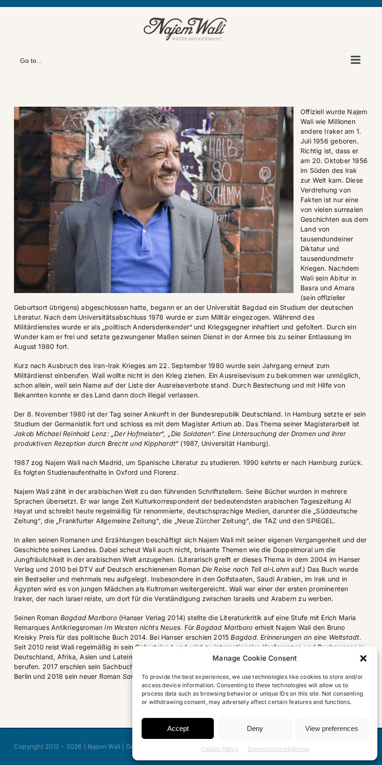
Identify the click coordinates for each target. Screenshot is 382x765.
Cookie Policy (220, 748)
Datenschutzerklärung (278, 748)
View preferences (331, 728)
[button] (363, 658)
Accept (178, 728)
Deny (255, 728)
